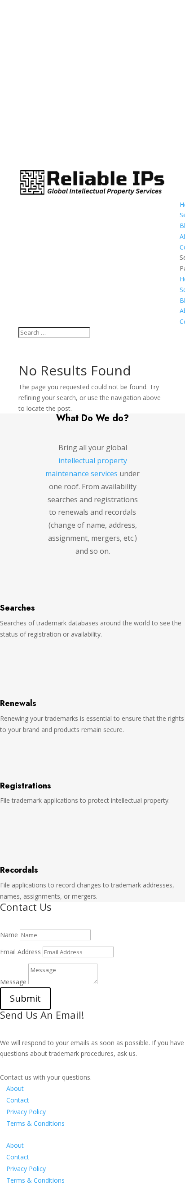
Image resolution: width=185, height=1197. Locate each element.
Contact (17, 1100)
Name (9, 934)
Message (13, 981)
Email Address (20, 951)
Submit (25, 998)
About (15, 1088)
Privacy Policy (26, 1111)
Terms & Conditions (35, 1123)
